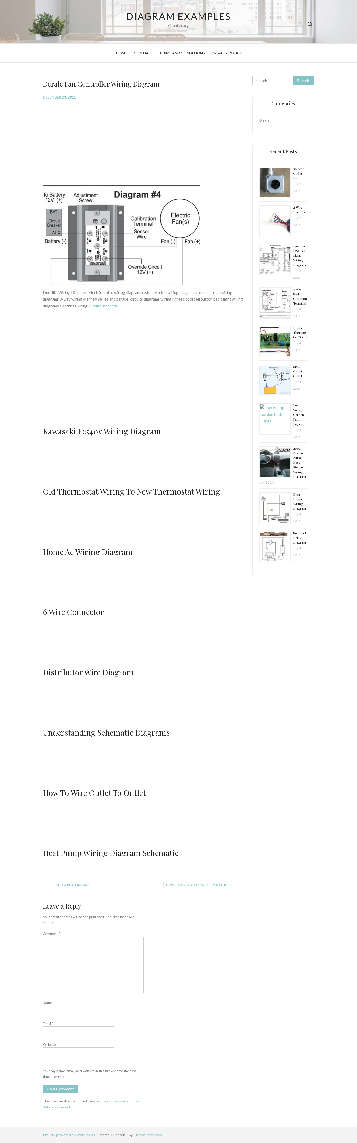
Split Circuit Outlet (298, 371)
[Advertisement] (144, 142)
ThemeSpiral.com (148, 1135)
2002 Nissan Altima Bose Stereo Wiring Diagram (299, 462)
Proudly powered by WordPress (69, 1135)
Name (48, 1003)
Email (48, 1023)
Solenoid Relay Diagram (299, 537)
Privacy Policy (227, 53)
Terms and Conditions (182, 53)
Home (121, 53)
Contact (143, 53)
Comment (51, 934)
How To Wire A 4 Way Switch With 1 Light (199, 885)
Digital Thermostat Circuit (300, 332)
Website (49, 1044)
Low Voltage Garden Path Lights (298, 414)
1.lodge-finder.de (103, 305)
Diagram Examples (178, 16)
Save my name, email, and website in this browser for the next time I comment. (89, 1074)
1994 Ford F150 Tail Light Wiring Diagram (300, 255)
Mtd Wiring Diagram (72, 885)
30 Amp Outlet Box (298, 173)
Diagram (266, 120)
